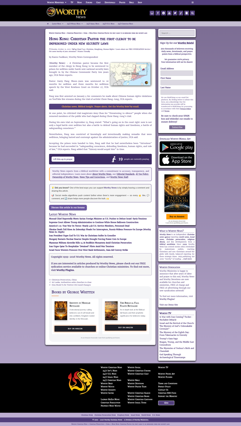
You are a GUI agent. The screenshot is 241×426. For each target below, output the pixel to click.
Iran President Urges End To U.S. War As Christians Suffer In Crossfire (82, 235)
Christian (89, 49)
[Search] (192, 13)
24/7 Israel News (92, 24)
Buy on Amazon (75, 329)
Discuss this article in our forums (68, 207)
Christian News (87, 415)
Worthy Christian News (111, 367)
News (79, 2)
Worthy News (57, 63)
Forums (89, 2)
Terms (166, 111)
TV (72, 2)
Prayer (122, 2)
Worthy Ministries (55, 2)
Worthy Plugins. (65, 270)
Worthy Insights (108, 390)
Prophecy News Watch (110, 406)
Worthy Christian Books (138, 396)
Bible (131, 2)
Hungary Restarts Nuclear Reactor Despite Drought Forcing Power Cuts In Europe (87, 239)
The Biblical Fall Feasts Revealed (129, 304)
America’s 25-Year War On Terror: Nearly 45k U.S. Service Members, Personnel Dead (89, 226)
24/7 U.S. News (108, 24)
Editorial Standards (126, 174)
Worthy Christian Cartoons (140, 399)
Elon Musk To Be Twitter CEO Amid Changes (71, 285)
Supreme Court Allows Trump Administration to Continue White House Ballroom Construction (93, 222)
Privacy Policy (185, 109)
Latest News (56, 24)
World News (146, 415)
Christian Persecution (61, 280)
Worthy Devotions (136, 383)
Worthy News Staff (119, 177)
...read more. (187, 259)
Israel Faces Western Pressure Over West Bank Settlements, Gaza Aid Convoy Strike (88, 250)
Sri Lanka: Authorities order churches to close (72, 282)
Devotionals (110, 2)
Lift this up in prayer (63, 159)
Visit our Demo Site (169, 305)
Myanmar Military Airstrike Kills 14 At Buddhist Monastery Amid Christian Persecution (90, 243)
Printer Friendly (84, 51)
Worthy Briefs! (186, 42)
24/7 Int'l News (110, 370)
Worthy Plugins (167, 299)
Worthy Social (134, 367)
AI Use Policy (142, 174)
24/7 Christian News (125, 24)
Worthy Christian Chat (138, 374)
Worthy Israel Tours (137, 402)
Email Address (167, 68)
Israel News (135, 415)
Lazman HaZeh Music (110, 399)
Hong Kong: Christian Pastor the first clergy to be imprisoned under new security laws (92, 41)
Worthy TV (165, 313)
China (74, 280)
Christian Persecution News (105, 415)
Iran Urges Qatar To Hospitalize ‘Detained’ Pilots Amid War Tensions (81, 246)
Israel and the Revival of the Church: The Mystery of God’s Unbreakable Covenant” (177, 326)
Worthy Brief (107, 383)
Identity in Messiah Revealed (80, 304)
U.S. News (156, 415)
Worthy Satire (107, 393)
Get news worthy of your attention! (62, 51)
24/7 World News (73, 24)
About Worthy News (101, 174)
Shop (140, 2)
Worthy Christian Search (139, 393)
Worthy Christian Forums (139, 370)
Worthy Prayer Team (137, 386)
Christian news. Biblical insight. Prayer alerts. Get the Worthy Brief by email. (100, 106)
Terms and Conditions (167, 383)
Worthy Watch (107, 386)
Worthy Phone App (166, 374)
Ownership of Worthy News (65, 177)
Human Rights (108, 49)
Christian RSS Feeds (167, 393)
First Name (166, 78)
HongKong (98, 49)
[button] (192, 2)
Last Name (166, 87)
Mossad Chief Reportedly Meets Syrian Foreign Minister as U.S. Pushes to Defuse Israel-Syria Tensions (98, 219)
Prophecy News (123, 415)
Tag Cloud (77, 49)
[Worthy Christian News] (67, 13)
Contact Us (163, 390)
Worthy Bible (134, 380)
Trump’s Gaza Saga (169, 338)
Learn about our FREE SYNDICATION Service (133, 49)
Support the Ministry (167, 396)
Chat (98, 2)
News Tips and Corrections (92, 177)
